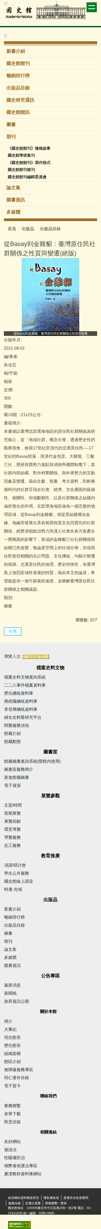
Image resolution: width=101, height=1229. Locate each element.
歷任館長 (12, 1045)
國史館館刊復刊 (21, 169)
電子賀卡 (12, 1086)
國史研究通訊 (20, 100)
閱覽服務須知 (16, 725)
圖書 (11, 124)
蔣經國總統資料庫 (20, 701)
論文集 (13, 187)
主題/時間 (13, 805)
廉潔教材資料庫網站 (22, 1174)
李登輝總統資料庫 (20, 709)
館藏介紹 (12, 733)
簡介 (8, 1021)
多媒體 (13, 212)
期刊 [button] (11, 136)
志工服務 (12, 845)
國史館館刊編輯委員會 (27, 177)
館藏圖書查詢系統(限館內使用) (32, 761)
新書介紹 (15, 51)
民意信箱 (12, 1122)
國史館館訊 (18, 112)
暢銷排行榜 (18, 75)
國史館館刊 (18, 63)
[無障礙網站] (19, 1225)
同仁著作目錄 (16, 1077)
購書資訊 (15, 199)
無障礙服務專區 (18, 1069)
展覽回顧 (12, 821)
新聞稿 (10, 993)
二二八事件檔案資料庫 (25, 685)
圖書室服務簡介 (18, 769)
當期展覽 (12, 813)
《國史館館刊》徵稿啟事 (29, 148)
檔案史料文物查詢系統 (25, 677)
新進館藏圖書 (16, 777)
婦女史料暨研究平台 (22, 717)
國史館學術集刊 (21, 155)
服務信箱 (14, 1203)
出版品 (28, 229)
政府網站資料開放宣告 (23, 1198)
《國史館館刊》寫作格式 (29, 162)
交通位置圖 (33, 1203)
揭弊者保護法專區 (20, 1166)
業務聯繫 (12, 1106)
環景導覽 (12, 829)
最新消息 (12, 985)
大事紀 (10, 1029)
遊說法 (10, 1149)
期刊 (8, 941)
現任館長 (12, 1037)
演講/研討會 (15, 865)
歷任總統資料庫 (18, 693)
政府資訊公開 (16, 1001)
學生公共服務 (16, 873)
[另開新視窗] (50, 297)
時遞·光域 (13, 889)
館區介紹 (12, 1061)
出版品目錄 (18, 87)
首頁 (12, 229)
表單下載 (12, 1114)
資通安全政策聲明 (75, 1198)
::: (5, 3)
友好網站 (12, 1141)
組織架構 (12, 1053)
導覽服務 (12, 837)
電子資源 (12, 785)
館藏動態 (12, 741)
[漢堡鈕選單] (91, 7)
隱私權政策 (51, 1198)
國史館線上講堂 (18, 881)
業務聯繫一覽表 (56, 1203)
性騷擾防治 (14, 1157)
